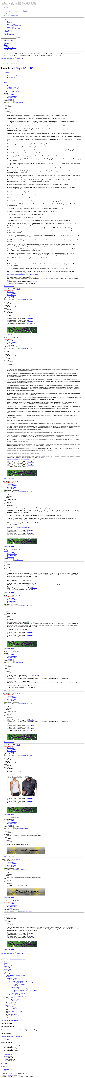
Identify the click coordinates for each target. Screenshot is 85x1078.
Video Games (10, 1012)
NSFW (9, 1017)
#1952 (18, 289)
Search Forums (8, 969)
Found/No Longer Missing (21, 988)
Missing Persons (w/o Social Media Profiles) (25, 990)
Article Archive (8, 30)
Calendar (9, 22)
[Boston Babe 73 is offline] (25, 299)
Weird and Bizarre (12, 1014)
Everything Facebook (13, 1009)
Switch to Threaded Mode (14, 89)
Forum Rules (4, 1063)
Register (6, 7)
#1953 (18, 338)
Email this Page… (12, 77)
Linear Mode (10, 86)
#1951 (18, 91)
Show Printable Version (13, 76)
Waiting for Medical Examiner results (23, 983)
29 (22, 58)
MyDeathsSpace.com (9, 1069)
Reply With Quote (9, 286)
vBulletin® (10, 1075)
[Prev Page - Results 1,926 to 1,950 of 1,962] (18, 58)
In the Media (14, 1000)
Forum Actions (11, 24)
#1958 (18, 693)
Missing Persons (15, 987)
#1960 (18, 817)
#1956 (18, 595)
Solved (16, 986)
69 (24, 58)
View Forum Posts (12, 96)
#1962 (18, 900)
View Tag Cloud (5, 1039)
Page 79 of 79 (4, 58)
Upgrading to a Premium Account (16, 975)
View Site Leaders (15, 28)
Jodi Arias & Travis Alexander (18, 996)
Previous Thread (6, 1020)
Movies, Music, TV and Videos (15, 1011)
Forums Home (8, 971)
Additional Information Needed (19, 981)
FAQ (8, 21)
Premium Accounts (9, 974)
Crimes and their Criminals (18, 993)
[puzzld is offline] (18, 102)
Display (5, 82)
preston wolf (18, 1036)
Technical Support (12, 1002)
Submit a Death (8, 31)
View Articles (10, 99)
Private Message (11, 97)
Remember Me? (10, 14)
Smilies (6, 1056)
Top (24, 959)
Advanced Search (8, 40)
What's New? (7, 33)
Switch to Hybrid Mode (13, 87)
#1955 (18, 549)
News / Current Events (10, 48)
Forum (5, 19)
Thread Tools (6, 72)
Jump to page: (8, 61)
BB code (6, 1054)
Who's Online (7, 968)
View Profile (10, 94)
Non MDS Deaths (15, 980)
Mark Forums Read (16, 25)
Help (5, 8)
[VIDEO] (6, 1059)
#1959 (18, 745)
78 (27, 58)
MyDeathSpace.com (9, 977)
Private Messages (8, 965)
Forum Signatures (15, 999)
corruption (3, 1036)
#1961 (18, 859)
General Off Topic (12, 1006)
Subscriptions (7, 966)
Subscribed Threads (9, 34)
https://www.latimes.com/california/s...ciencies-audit (20, 459)
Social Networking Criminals (18, 991)
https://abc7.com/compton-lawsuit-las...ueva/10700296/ (21, 527)
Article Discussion (12, 978)
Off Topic (6, 46)
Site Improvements (15, 1003)
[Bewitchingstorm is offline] (20, 828)
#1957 (18, 651)
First (13, 58)
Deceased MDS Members (17, 994)
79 (29, 58)
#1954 (18, 481)
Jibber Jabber (14, 1008)
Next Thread (14, 1020)
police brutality (10, 1036)
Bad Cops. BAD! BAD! (23, 68)
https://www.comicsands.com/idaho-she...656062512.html (22, 274)
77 (26, 58)
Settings (6, 963)
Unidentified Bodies (19, 984)
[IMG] (5, 1057)
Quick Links (10, 27)
